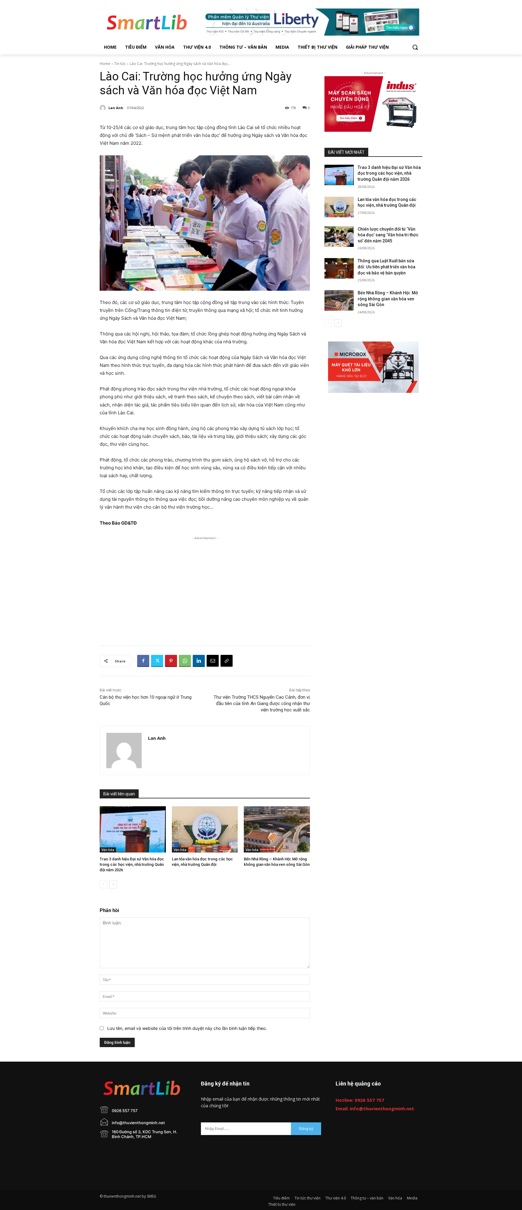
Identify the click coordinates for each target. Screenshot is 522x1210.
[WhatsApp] (185, 661)
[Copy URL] (227, 661)
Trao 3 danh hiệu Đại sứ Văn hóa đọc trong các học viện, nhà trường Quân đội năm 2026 (132, 864)
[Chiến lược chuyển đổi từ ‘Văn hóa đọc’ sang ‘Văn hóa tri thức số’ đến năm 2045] (339, 236)
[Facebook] (143, 661)
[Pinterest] (171, 661)
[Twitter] (157, 661)
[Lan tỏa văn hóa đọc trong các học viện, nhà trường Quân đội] (205, 829)
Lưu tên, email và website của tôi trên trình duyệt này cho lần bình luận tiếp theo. (187, 1028)
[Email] (213, 661)
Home (105, 63)
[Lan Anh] (104, 108)
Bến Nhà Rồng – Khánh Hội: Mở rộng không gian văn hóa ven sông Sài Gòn (388, 298)
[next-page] (113, 884)
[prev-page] (103, 884)
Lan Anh (115, 107)
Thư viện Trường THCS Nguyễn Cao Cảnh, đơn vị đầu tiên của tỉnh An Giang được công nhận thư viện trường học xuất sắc (262, 703)
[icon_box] (119, 1116)
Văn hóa (108, 850)
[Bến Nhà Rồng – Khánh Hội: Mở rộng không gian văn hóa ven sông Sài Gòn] (277, 829)
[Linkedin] (199, 661)
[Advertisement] (205, 583)
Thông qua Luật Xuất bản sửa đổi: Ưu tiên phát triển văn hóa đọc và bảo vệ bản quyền (386, 266)
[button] (415, 47)
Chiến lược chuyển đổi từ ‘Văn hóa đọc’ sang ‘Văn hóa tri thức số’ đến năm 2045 (388, 235)
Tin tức (120, 63)
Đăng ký (306, 1128)
